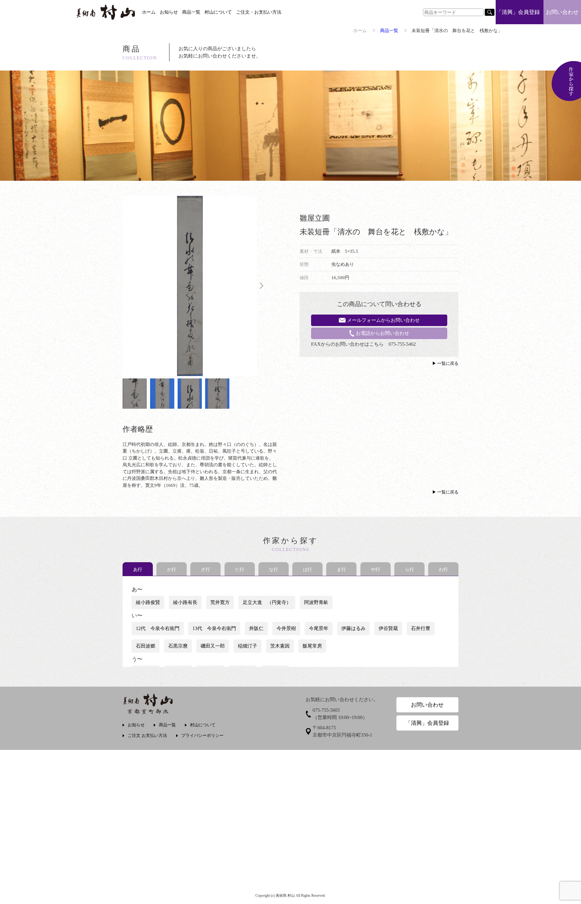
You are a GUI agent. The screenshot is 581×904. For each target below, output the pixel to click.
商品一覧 (191, 12)
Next (261, 285)
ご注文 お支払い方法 (147, 735)
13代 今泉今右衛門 (214, 628)
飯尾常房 (312, 645)
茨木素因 (280, 645)
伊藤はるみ (353, 628)
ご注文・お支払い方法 (258, 12)
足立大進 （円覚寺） (267, 602)
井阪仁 (256, 628)
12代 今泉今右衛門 (157, 628)
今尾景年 (318, 628)
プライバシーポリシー (202, 735)
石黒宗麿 (178, 645)
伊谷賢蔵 (388, 628)
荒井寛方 (220, 602)
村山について (218, 12)
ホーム (149, 12)
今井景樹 (286, 628)
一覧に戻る (447, 363)
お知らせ (169, 12)
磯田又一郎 (213, 645)
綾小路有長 (185, 602)
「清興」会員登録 (518, 12)
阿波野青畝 (316, 602)
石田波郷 (145, 645)
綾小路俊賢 (148, 602)
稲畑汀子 (247, 645)
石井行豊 (420, 628)
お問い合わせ (562, 12)
